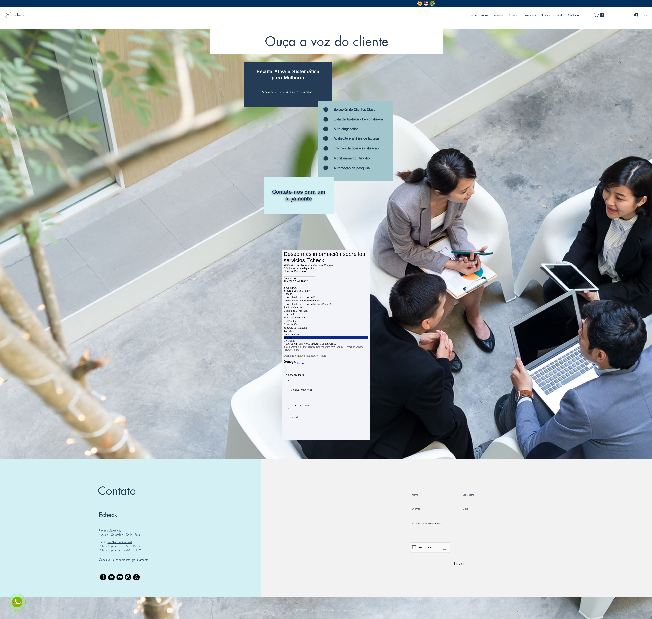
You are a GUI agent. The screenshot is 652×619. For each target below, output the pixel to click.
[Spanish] (420, 3)
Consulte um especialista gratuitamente (123, 560)
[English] (426, 3)
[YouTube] (119, 577)
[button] (599, 15)
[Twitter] (111, 577)
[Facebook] (103, 577)
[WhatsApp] (136, 577)
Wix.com (353, 610)
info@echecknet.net (119, 542)
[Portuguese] (432, 3)
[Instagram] (128, 577)
